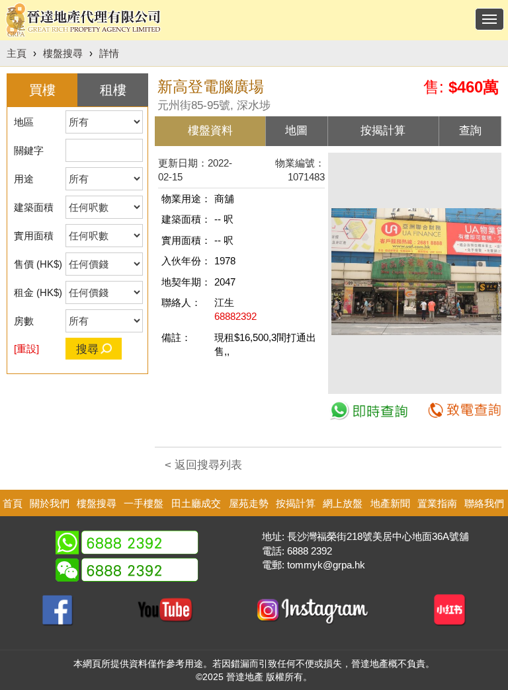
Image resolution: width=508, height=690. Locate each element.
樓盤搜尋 (63, 53)
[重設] (26, 348)
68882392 (235, 316)
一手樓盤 (143, 503)
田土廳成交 (196, 503)
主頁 (16, 53)
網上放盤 (342, 503)
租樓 (113, 90)
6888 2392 (309, 550)
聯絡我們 (484, 503)
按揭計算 (296, 503)
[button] (489, 167)
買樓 (42, 90)
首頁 (12, 503)
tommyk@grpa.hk (326, 564)
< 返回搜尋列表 (203, 465)
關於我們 (49, 503)
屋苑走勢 (249, 503)
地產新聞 (390, 503)
